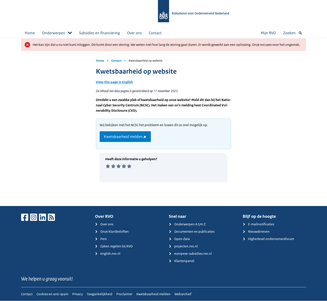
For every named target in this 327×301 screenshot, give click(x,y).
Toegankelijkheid (99, 294)
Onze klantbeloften (114, 231)
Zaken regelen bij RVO (116, 246)
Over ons (134, 32)
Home (30, 32)
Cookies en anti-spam (52, 294)
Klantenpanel (184, 261)
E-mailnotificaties (261, 224)
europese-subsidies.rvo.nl (193, 253)
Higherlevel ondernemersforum (271, 239)
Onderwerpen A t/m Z (190, 224)
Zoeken (289, 32)
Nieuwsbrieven (259, 231)
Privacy (77, 294)
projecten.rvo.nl (186, 246)
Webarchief (182, 294)
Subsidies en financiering (99, 32)
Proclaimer (124, 294)
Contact (155, 32)
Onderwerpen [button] (53, 32)
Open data (182, 239)
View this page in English (114, 82)
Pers (103, 239)
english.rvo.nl (110, 253)
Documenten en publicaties (194, 231)
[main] (163, 122)
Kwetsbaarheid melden (123, 136)
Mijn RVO (268, 32)
